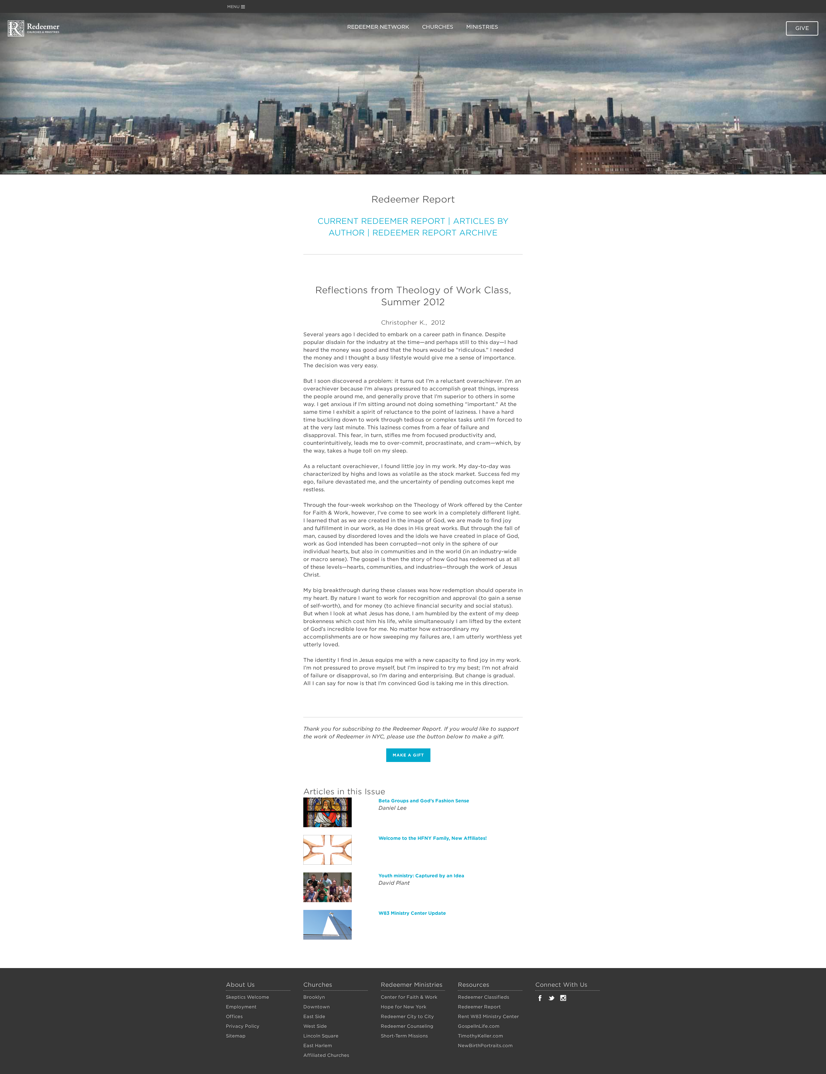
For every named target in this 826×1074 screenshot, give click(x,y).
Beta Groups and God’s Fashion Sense (423, 800)
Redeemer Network (378, 27)
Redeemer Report (479, 1006)
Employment (241, 1006)
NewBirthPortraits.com (485, 1045)
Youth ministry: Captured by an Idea (421, 875)
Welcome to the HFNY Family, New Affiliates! (432, 838)
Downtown (316, 1006)
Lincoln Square (320, 1035)
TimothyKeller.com (480, 1035)
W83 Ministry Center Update (412, 913)
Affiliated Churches (326, 1055)
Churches (437, 27)
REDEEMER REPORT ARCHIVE (435, 232)
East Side (314, 1016)
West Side (315, 1026)
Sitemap (236, 1035)
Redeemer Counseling (407, 1026)
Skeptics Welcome (247, 997)
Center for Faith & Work (409, 997)
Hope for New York (403, 1006)
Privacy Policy (242, 1026)
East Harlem (317, 1045)
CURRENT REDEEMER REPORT (381, 221)
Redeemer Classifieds (483, 997)
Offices (234, 1016)
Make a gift (408, 755)
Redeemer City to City (407, 1016)
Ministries (482, 27)
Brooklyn (314, 997)
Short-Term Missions (404, 1035)
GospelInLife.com (478, 1026)
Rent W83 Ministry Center (488, 1016)
